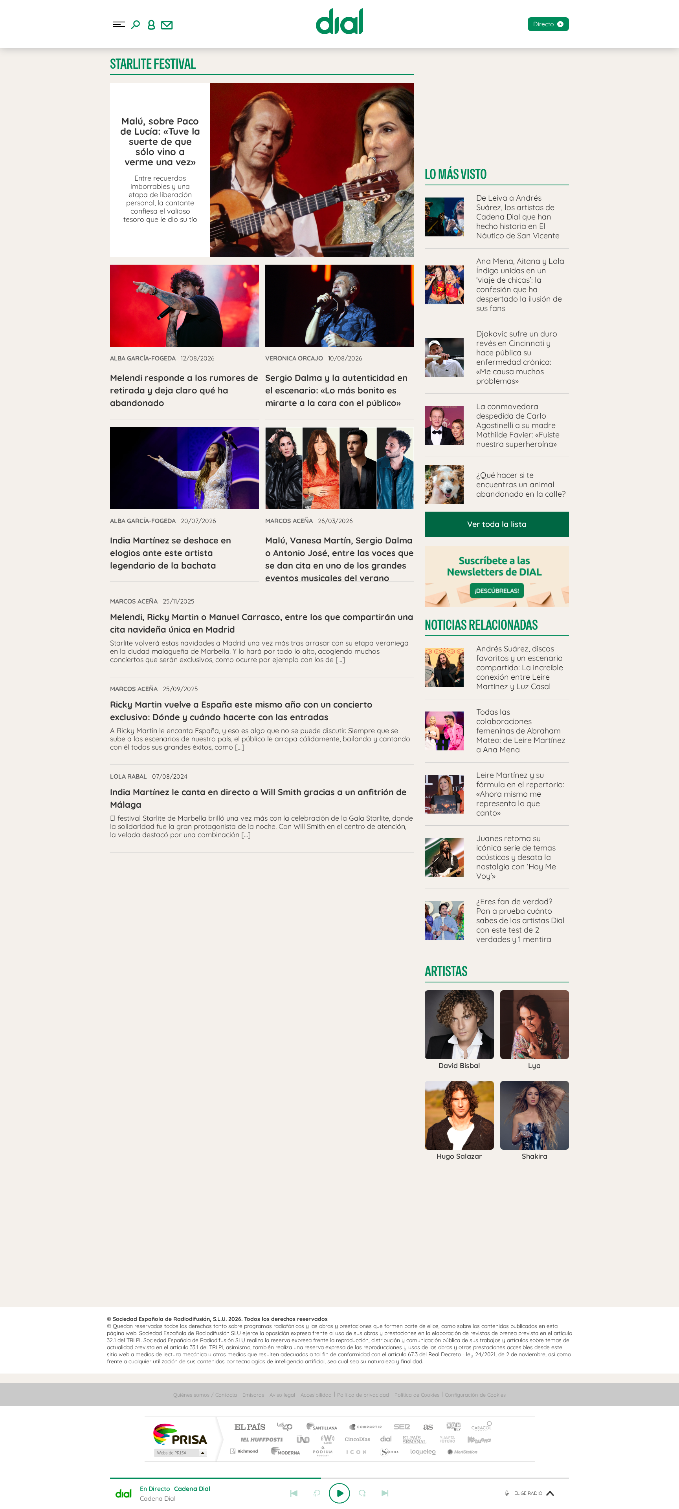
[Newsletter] (167, 24)
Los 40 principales (287, 1427)
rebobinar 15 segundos (316, 1493)
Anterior (294, 1493)
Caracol (479, 1427)
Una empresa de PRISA (180, 1434)
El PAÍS (249, 1427)
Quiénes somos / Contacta (205, 1395)
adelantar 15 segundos (362, 1493)
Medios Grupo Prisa (180, 1453)
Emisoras (253, 1395)
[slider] (339, 1478)
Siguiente (385, 1493)
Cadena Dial (386, 1439)
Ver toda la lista (497, 524)
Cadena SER (399, 1427)
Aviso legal (282, 1395)
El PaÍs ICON (356, 1451)
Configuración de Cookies (475, 1395)
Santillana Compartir (365, 1427)
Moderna (283, 1451)
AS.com (424, 1427)
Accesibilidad (316, 1395)
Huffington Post (260, 1439)
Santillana (324, 1427)
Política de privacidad (363, 1395)
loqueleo (423, 1451)
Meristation (461, 1451)
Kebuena (472, 1439)
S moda (389, 1451)
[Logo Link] (339, 21)
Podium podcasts (322, 1451)
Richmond (245, 1451)
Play (339, 1493)
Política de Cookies (417, 1395)
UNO (304, 1439)
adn (450, 1427)
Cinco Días (356, 1439)
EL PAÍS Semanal (415, 1439)
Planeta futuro (444, 1439)
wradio (326, 1439)
